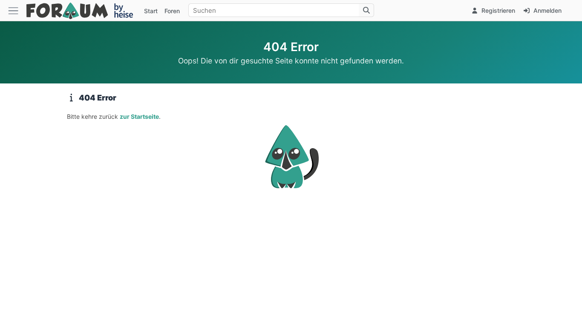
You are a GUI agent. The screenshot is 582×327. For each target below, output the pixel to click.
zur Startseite (139, 116)
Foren (172, 10)
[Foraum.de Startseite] (83, 10)
